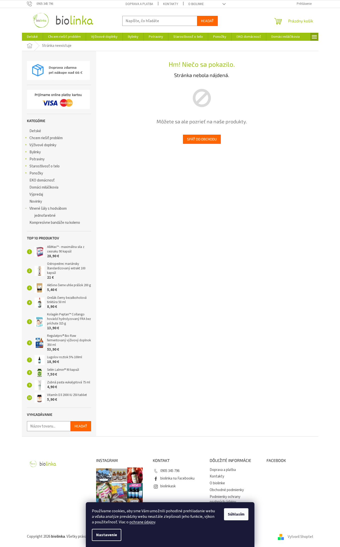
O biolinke (196, 4)
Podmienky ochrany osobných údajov (225, 499)
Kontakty (170, 4)
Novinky (35, 201)
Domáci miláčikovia (43, 187)
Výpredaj (36, 194)
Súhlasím (236, 514)
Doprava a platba (139, 4)
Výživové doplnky (42, 145)
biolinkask (168, 486)
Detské (35, 131)
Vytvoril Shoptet (300, 536)
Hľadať (207, 21)
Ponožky (36, 173)
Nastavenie (106, 535)
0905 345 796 (169, 470)
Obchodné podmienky (227, 490)
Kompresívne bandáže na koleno (54, 222)
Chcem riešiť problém (46, 138)
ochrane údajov (142, 522)
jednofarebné (45, 215)
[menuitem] (32, 37)
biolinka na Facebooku (177, 478)
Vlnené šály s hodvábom (48, 208)
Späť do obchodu (202, 139)
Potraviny (37, 159)
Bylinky (35, 152)
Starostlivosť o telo (44, 166)
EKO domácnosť (42, 180)
